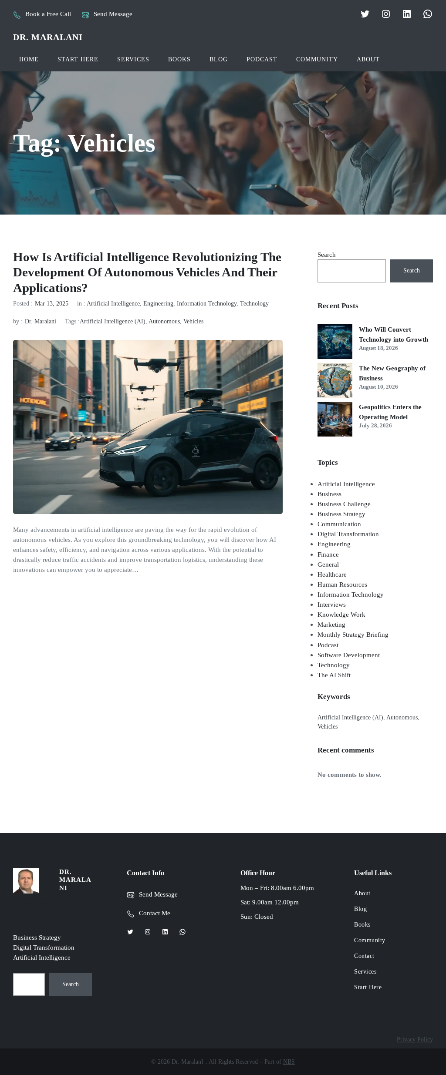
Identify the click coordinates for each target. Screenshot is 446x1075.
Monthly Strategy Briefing (353, 634)
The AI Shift (334, 675)
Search (327, 254)
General (328, 564)
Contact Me (154, 913)
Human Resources (342, 584)
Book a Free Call (48, 13)
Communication (339, 523)
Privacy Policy (415, 1039)
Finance (328, 554)
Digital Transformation (348, 534)
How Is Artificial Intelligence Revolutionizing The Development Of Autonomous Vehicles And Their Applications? (147, 272)
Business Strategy (341, 513)
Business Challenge (344, 503)
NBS (289, 1061)
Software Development (349, 654)
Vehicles (193, 321)
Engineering (158, 303)
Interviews (332, 604)
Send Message (113, 13)
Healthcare (332, 574)
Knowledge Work (341, 614)
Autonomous (164, 321)
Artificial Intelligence (113, 303)
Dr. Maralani (40, 321)
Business (329, 493)
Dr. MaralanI (48, 37)
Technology (254, 303)
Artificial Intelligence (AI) (112, 321)
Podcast (328, 644)
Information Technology (207, 303)
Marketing (331, 624)
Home (29, 59)
